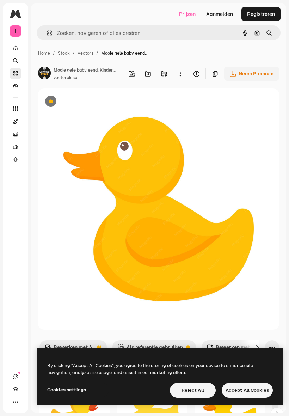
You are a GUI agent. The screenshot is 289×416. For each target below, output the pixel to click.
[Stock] (15, 73)
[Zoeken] (15, 60)
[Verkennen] (15, 86)
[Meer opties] (180, 74)
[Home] (15, 48)
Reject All (193, 390)
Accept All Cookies (247, 390)
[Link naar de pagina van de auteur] (44, 74)
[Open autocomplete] (46, 33)
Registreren (261, 14)
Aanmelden (219, 14)
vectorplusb (65, 77)
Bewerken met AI (69, 349)
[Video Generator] (15, 147)
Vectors (85, 53)
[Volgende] (257, 347)
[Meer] (15, 402)
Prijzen (187, 14)
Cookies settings (66, 390)
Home (44, 53)
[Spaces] (15, 121)
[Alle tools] (15, 109)
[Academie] (15, 389)
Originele (84, 102)
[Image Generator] (15, 134)
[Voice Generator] (15, 159)
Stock (64, 53)
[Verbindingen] (15, 376)
